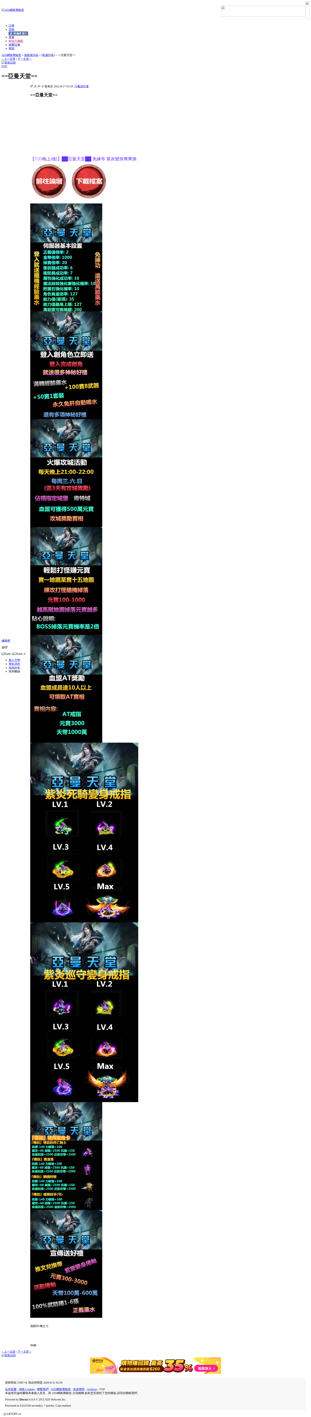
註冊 (11, 25)
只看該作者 (81, 86)
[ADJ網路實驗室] (12, 10)
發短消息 (14, 663)
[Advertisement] (60, 131)
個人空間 (14, 660)
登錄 (11, 29)
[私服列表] (48, 55)
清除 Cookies (27, 1389)
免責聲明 (79, 1389)
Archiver (92, 1389)
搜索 (11, 37)
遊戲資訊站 (31, 55)
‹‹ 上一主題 (8, 58)
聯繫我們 (43, 1389)
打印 (4, 66)
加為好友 (14, 667)
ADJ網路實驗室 (11, 55)
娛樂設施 (14, 44)
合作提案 (11, 1389)
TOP (33, 1345)
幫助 (11, 48)
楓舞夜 (5, 640)
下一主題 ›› (24, 58)
